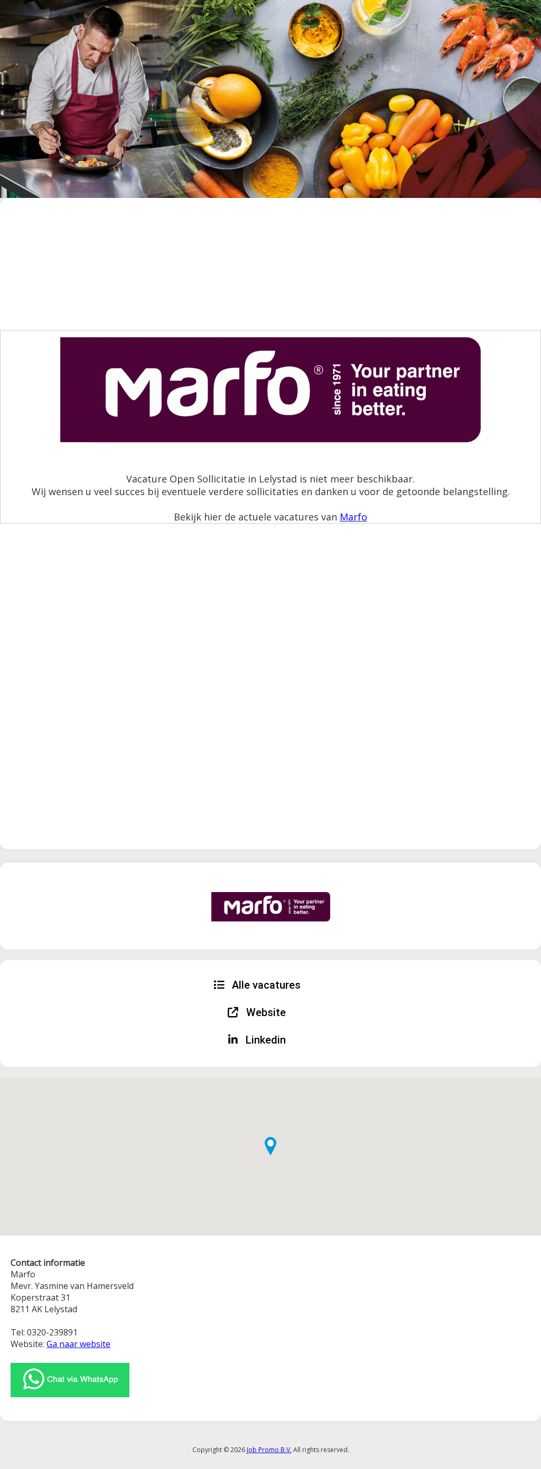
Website (265, 1012)
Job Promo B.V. (269, 1449)
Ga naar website (78, 1344)
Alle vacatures (265, 985)
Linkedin (264, 1040)
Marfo (353, 516)
